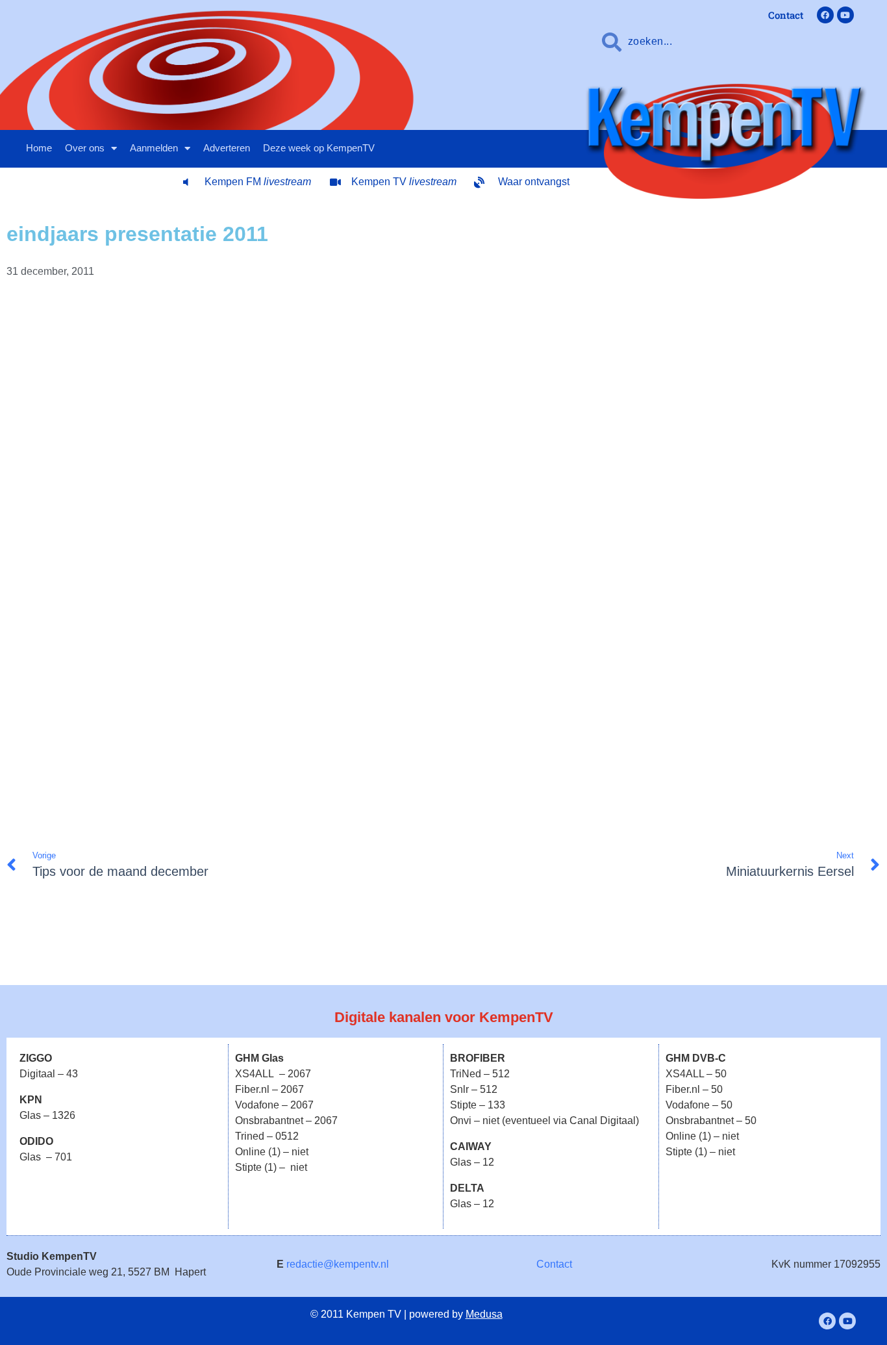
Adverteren (226, 147)
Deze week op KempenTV (319, 147)
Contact (554, 1264)
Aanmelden (154, 147)
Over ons (85, 147)
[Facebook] (825, 14)
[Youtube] (845, 14)
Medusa (484, 1314)
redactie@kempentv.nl (337, 1264)
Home (39, 147)
